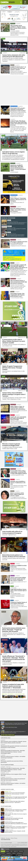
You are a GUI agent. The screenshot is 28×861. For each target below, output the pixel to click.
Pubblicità (3, 838)
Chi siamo (8, 838)
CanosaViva (8, 2)
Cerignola (8, 853)
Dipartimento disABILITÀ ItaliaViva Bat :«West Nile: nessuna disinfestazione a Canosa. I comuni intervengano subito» (13, 752)
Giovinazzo (19, 853)
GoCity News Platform (5, 839)
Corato (14, 853)
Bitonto (3, 853)
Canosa (3, 851)
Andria (7, 851)
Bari (11, 851)
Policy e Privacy (14, 838)
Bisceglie (21, 851)
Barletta (16, 851)
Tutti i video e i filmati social (8, 735)
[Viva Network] (5, 849)
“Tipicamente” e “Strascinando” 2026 (14, 694)
